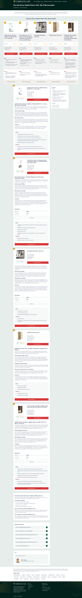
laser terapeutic (16, 578)
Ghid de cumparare (56, 105)
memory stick (31, 578)
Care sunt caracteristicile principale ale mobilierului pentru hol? (26, 534)
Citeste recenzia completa (11, 81)
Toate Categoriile (44, 590)
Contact (29, 587)
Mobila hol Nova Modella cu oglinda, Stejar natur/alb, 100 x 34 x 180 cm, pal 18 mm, (59, 101)
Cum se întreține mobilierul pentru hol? (22, 545)
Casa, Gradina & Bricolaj (48, 1)
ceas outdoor (43, 578)
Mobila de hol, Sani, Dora (57, 98)
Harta (29, 589)
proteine (21, 578)
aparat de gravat (37, 578)
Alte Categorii (64, 1)
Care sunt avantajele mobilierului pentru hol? (23, 527)
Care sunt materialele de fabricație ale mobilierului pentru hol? (26, 542)
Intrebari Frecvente (56, 106)
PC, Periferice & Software (57, 1)
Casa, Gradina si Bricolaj (46, 587)
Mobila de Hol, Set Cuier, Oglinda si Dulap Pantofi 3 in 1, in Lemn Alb (59, 91)
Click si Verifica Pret (10, 53)
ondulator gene (26, 578)
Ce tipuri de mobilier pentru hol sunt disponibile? (24, 531)
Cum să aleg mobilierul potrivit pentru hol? (23, 538)
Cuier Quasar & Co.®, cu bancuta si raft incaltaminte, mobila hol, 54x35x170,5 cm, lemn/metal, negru (59, 94)
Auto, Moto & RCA (37, 1)
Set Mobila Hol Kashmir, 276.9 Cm (58, 97)
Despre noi (30, 584)
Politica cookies (30, 586)
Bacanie (42, 1)
